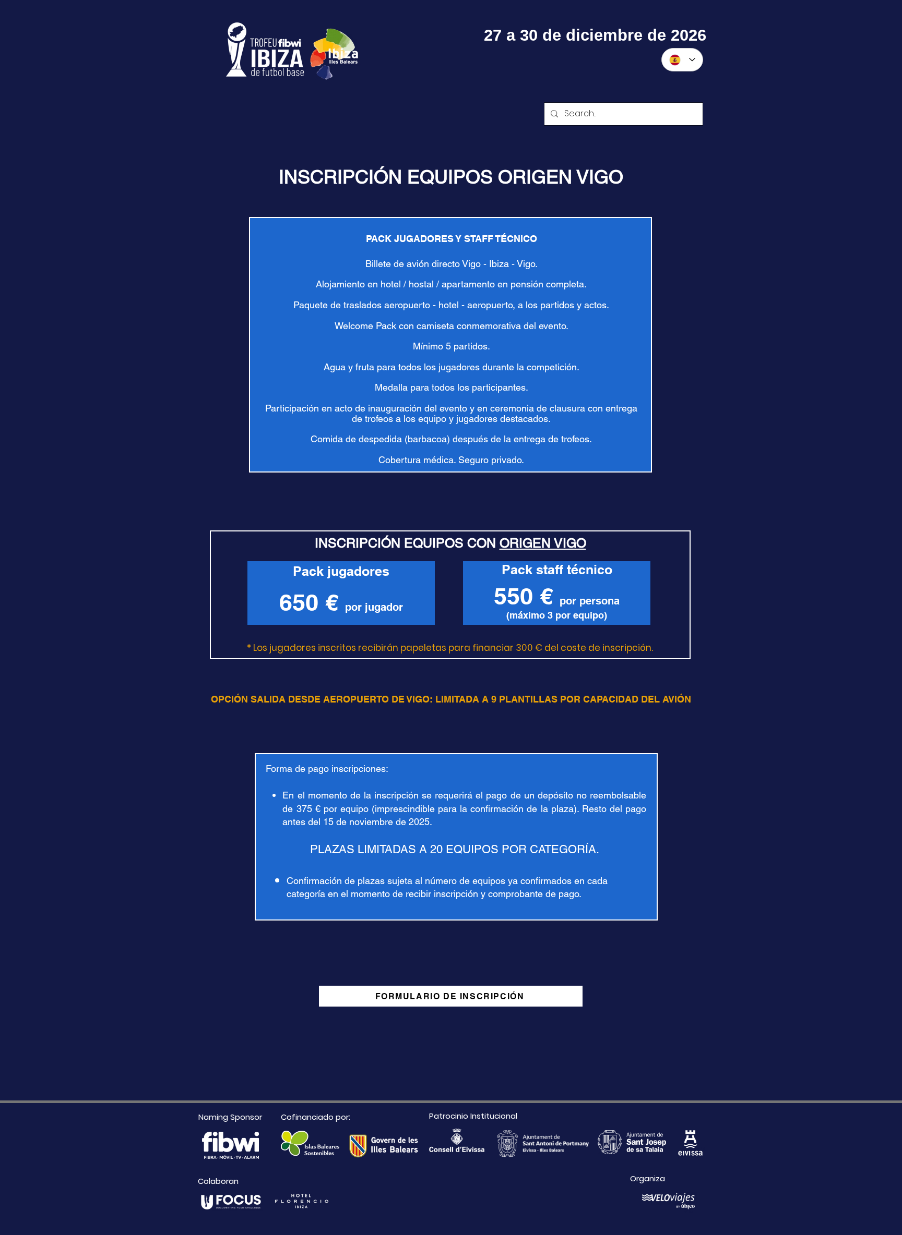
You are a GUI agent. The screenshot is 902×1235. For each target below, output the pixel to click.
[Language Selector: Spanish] (682, 59)
